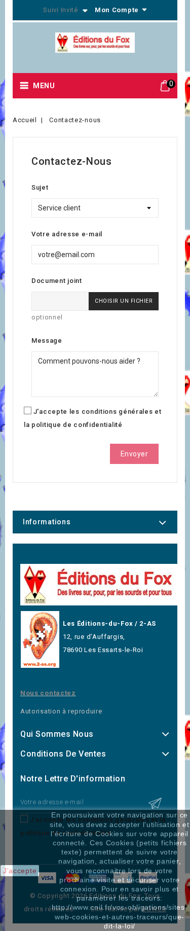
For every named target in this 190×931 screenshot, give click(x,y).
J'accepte (19, 871)
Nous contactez (48, 693)
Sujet (40, 187)
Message (46, 340)
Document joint (56, 280)
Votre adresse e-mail (66, 234)
